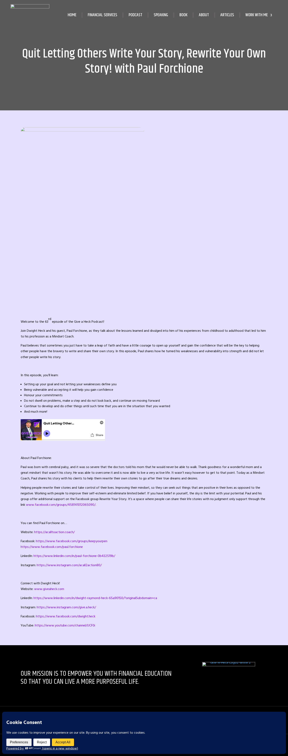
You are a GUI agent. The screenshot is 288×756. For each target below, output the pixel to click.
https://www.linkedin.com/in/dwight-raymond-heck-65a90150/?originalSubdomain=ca (95, 598)
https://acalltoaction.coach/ (54, 532)
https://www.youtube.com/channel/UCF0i (65, 625)
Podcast (135, 15)
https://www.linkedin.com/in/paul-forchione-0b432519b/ (74, 556)
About (204, 15)
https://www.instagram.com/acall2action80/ (69, 565)
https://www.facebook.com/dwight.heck (65, 616)
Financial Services (102, 15)
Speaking (161, 15)
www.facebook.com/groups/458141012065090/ (61, 504)
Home (72, 15)
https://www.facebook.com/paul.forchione (52, 547)
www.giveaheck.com (49, 589)
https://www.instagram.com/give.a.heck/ (66, 607)
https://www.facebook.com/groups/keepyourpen (71, 541)
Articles (227, 15)
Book (183, 15)
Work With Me (256, 15)
